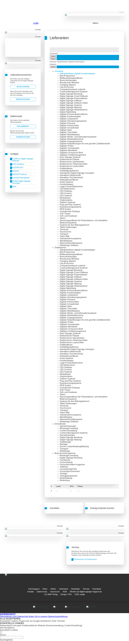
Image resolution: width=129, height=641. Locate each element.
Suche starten (23, 87)
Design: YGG (66, 594)
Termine (86, 589)
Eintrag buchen (23, 99)
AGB (65, 592)
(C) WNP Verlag (51, 594)
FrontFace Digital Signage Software (22, 160)
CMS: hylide (80, 594)
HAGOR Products (19, 174)
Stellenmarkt (23, 126)
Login (36, 23)
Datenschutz (42, 592)
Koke (14, 186)
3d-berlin (15, 171)
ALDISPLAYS (17, 167)
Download (96, 589)
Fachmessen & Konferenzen (85, 559)
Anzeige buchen (23, 137)
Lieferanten (63, 589)
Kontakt (30, 592)
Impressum (55, 592)
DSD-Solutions (18, 164)
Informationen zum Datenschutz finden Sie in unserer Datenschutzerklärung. (34, 615)
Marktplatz (75, 589)
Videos (53, 589)
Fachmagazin (34, 589)
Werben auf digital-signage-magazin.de (86, 592)
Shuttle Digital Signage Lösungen (21, 182)
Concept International (20, 178)
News (45, 589)
